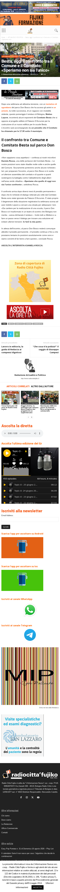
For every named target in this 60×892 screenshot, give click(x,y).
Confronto (37, 324)
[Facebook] (4, 81)
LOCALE (30, 56)
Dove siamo (6, 820)
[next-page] (31, 417)
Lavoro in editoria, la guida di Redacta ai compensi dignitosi (12, 349)
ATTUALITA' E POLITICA (15, 37)
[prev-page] (28, 417)
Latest (22, 56)
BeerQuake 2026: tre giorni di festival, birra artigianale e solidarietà (48, 408)
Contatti (4, 832)
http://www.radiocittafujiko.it (30, 378)
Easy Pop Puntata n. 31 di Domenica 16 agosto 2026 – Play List (27, 849)
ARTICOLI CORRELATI (18, 386)
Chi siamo (5, 816)
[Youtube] (38, 798)
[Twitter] (10, 81)
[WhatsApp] (17, 81)
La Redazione (6, 824)
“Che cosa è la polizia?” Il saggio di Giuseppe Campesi (46, 349)
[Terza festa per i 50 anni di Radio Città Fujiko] (10, 397)
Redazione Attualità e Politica (15, 74)
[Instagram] (27, 798)
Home (3, 37)
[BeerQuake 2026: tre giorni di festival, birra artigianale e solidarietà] (49, 397)
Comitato (19, 324)
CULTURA (5, 403)
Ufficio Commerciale (9, 828)
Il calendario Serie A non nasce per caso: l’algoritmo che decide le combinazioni (28, 854)
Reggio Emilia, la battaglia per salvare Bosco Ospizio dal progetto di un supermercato (29, 409)
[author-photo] (30, 365)
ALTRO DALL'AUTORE (42, 386)
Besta (11, 324)
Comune (28, 324)
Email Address (7, 515)
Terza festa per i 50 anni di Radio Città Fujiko (9, 407)
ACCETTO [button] (37, 887)
